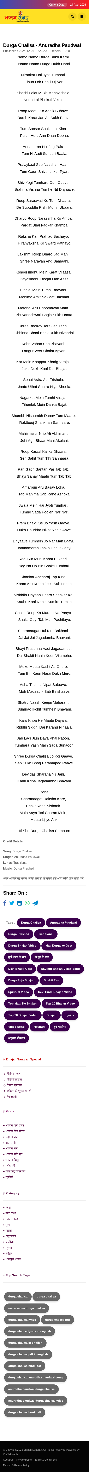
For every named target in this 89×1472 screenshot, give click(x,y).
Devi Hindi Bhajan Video (55, 992)
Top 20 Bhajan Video (22, 1015)
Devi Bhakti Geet (20, 968)
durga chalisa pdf (57, 1319)
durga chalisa (18, 1296)
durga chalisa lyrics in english (29, 1331)
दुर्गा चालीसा (60, 1026)
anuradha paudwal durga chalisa (31, 1389)
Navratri (39, 1026)
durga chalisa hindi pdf (24, 1365)
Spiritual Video (18, 992)
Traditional (45, 934)
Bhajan (52, 1015)
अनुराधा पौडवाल (16, 1038)
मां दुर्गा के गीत (42, 957)
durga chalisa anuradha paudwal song (35, 1377)
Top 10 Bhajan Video (60, 1003)
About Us (8, 1459)
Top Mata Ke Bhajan (22, 1003)
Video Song (16, 1026)
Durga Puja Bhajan (21, 980)
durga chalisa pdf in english (28, 1354)
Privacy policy (24, 1459)
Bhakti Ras (51, 980)
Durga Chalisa (31, 922)
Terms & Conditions (46, 1459)
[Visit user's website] (4, 903)
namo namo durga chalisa (26, 1308)
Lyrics (70, 1015)
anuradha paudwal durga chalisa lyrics (35, 1400)
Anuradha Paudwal (63, 922)
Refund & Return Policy (16, 1465)
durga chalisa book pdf (24, 1412)
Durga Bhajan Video (22, 945)
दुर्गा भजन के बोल (17, 957)
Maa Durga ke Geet (59, 945)
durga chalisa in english (25, 1342)
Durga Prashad (18, 934)
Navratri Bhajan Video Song (60, 968)
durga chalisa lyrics (22, 1319)
